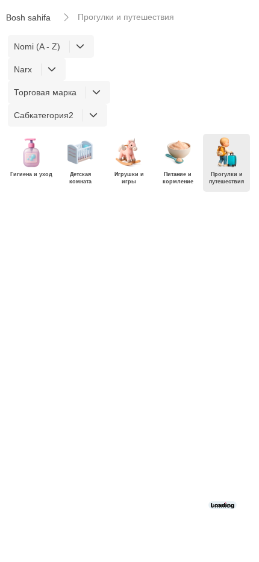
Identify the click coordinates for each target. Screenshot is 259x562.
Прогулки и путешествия (126, 17)
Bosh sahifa (28, 17)
